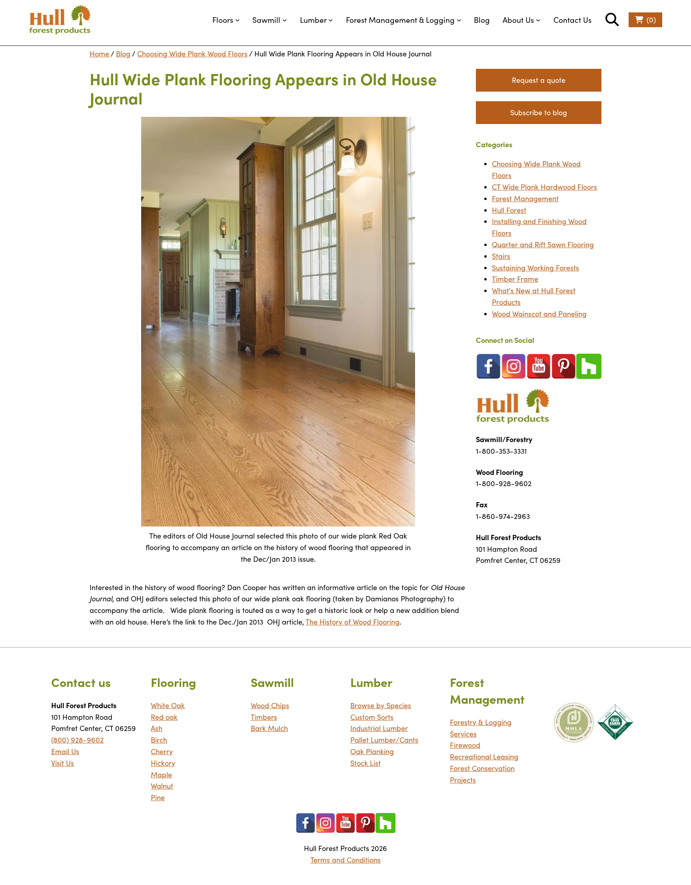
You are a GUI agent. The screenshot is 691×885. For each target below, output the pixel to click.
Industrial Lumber (379, 728)
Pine (158, 797)
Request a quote (538, 80)
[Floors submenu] (237, 20)
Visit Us (62, 763)
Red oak (164, 717)
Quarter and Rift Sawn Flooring (543, 244)
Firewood (465, 745)
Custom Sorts (371, 717)
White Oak (168, 705)
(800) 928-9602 (77, 740)
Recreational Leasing (484, 756)
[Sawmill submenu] (284, 20)
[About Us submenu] (538, 20)
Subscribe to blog (538, 112)
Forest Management (525, 198)
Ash (156, 728)
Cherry (162, 751)
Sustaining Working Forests (535, 267)
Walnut (162, 786)
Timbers (264, 717)
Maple (161, 774)
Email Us (65, 751)
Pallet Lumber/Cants (384, 740)
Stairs (501, 256)
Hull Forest (509, 210)
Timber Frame (515, 279)
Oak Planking (372, 751)
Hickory (163, 763)
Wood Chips (270, 705)
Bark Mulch (269, 728)
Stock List (365, 763)
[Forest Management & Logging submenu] (459, 20)
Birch (159, 740)
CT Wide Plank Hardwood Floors (544, 187)
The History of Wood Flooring (352, 622)
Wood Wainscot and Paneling (539, 313)
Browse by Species (380, 705)
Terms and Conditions (345, 860)
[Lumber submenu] (330, 20)
